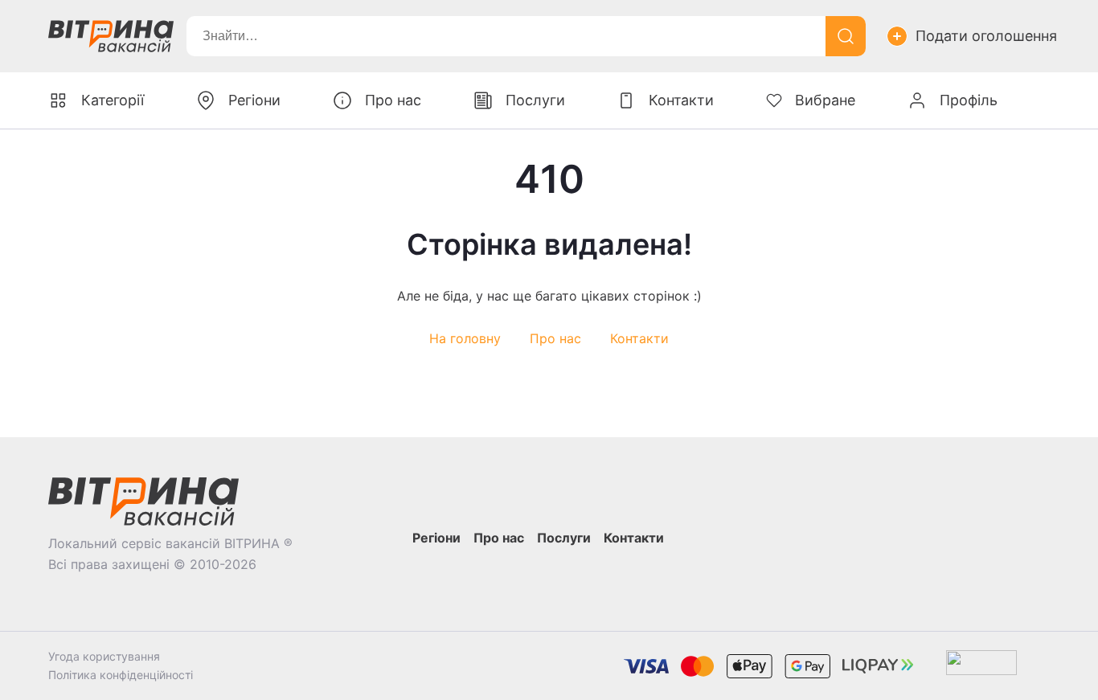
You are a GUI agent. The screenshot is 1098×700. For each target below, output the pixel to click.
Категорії (112, 100)
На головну (465, 338)
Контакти (639, 338)
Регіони (254, 100)
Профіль (969, 100)
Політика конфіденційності (120, 675)
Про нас (555, 338)
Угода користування (104, 656)
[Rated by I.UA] (981, 666)
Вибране (825, 100)
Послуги (535, 100)
